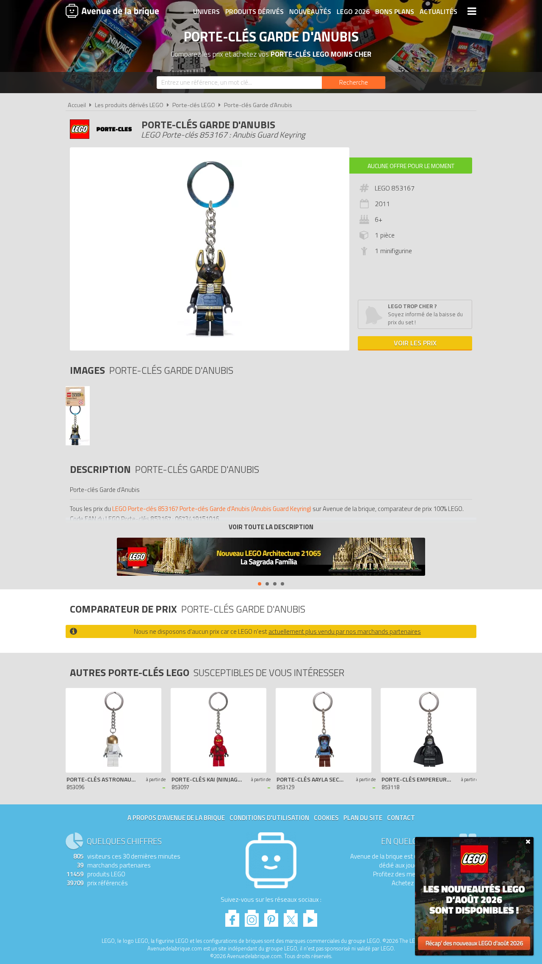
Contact (401, 818)
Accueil (77, 105)
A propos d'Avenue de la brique (176, 818)
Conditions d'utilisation (269, 818)
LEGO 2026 (353, 11)
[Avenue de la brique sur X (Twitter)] (291, 915)
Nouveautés (310, 11)
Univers (206, 11)
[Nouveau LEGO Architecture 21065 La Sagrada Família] (271, 558)
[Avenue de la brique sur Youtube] (310, 915)
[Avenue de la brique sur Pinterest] (271, 915)
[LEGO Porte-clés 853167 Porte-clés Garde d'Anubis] (78, 443)
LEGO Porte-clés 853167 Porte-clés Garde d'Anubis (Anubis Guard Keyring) (211, 509)
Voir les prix (415, 343)
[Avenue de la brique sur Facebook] (232, 915)
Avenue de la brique (112, 10)
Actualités (438, 11)
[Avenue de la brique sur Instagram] (252, 915)
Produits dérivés (254, 11)
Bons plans (394, 11)
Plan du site (362, 818)
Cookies (326, 818)
